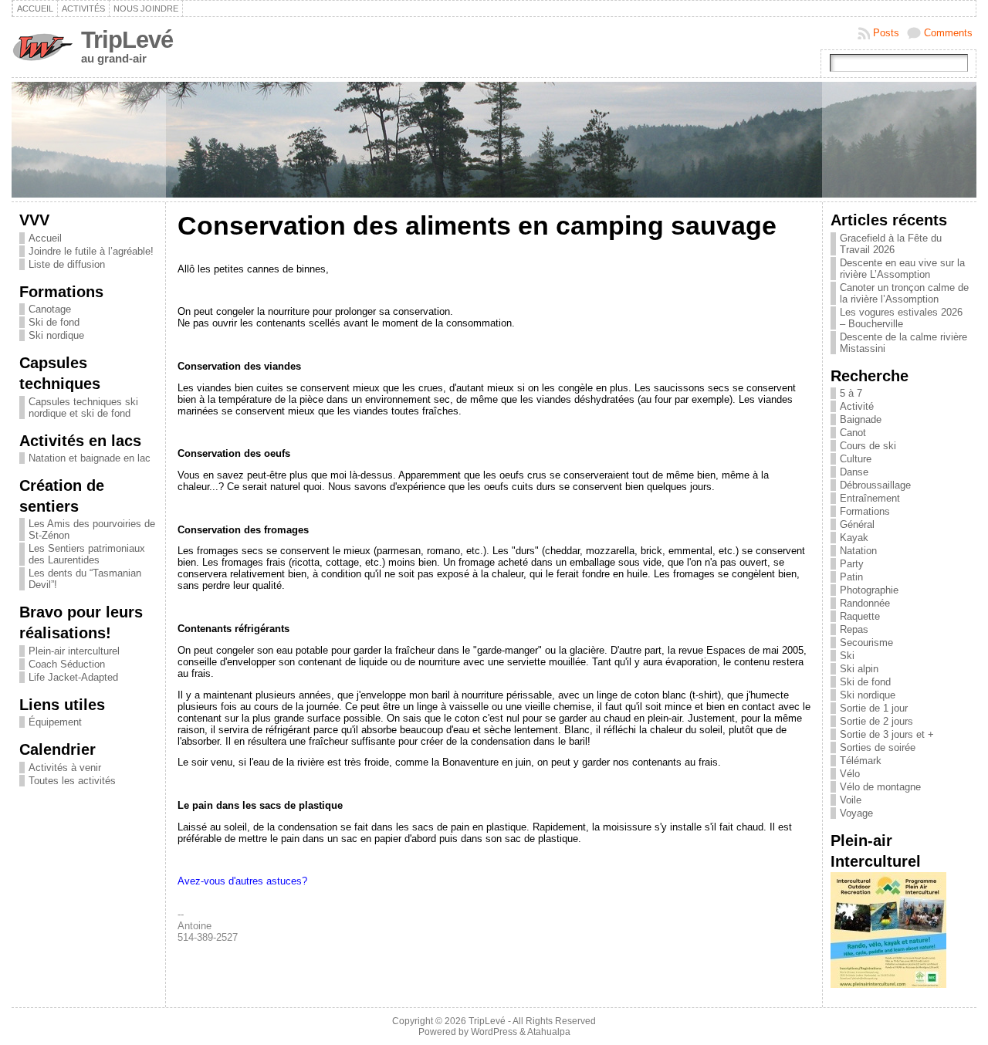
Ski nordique (56, 335)
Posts (886, 33)
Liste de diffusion (67, 264)
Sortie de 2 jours (876, 721)
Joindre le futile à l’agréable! (91, 251)
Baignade (860, 419)
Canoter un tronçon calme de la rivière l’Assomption (904, 293)
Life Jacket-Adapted (73, 677)
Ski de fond (54, 322)
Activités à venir (65, 767)
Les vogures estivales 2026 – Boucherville (901, 318)
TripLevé (127, 39)
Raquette (860, 616)
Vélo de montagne (880, 787)
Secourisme (866, 642)
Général (857, 524)
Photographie (869, 590)
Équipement (55, 722)
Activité (857, 406)
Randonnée (865, 603)
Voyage (856, 813)
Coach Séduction (67, 664)
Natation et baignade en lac (90, 458)
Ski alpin (859, 669)
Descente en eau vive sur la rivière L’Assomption (902, 268)
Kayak (854, 537)
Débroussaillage (875, 485)
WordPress (494, 1031)
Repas (854, 629)
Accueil (45, 238)
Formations (865, 511)
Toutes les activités (72, 780)
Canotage (50, 309)
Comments (948, 33)
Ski (847, 655)
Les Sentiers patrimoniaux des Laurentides (87, 554)
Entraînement (870, 498)
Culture (855, 459)
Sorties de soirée (877, 747)
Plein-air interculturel (74, 651)
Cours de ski (868, 445)
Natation (858, 550)
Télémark (860, 760)
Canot (853, 432)
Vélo (850, 774)
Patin (851, 577)
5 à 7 (851, 393)
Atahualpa (548, 1031)
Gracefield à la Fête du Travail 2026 (891, 243)
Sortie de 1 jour (874, 708)
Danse (854, 472)
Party (852, 564)
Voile (850, 800)
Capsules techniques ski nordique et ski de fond (83, 407)
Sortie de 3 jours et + (887, 734)
